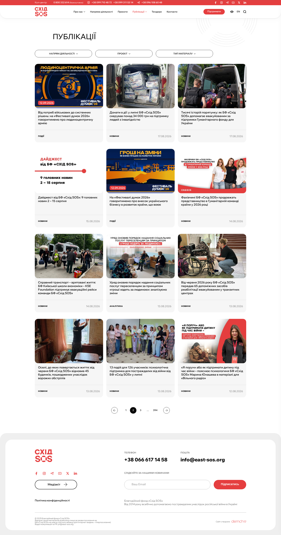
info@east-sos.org (203, 459)
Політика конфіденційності (52, 500)
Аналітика (116, 306)
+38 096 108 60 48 (151, 2)
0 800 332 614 (61, 2)
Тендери (157, 11)
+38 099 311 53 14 (123, 2)
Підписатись (230, 484)
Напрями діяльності (101, 11)
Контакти (172, 11)
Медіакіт (54, 484)
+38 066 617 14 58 (145, 459)
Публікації (138, 11)
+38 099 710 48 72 (102, 2)
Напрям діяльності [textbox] (62, 53)
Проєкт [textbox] (122, 53)
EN (238, 11)
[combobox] (63, 53)
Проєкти (123, 11)
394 (155, 410)
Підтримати (214, 11)
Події (41, 136)
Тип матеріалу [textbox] (183, 53)
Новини (114, 136)
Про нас (78, 11)
